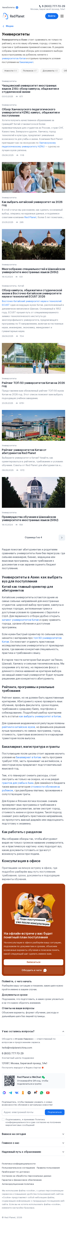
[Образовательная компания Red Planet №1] (13, 16)
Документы (50, 71)
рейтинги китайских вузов (18, 727)
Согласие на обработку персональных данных (26, 1176)
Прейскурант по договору (16, 1172)
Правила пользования (48, 1168)
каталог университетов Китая (20, 620)
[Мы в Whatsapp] (41, 1092)
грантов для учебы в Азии (17, 783)
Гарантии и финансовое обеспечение (22, 1180)
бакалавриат (26, 62)
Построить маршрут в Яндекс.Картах (21, 1068)
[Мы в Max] (4, 1092)
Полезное (29, 71)
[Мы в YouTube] (47, 1092)
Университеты (9, 81)
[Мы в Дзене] (29, 1092)
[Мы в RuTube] (35, 1092)
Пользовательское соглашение (18, 1168)
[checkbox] (3, 1119)
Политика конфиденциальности (19, 1164)
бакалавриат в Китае (28, 757)
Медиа (9, 26)
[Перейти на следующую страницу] (62, 538)
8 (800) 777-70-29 (53, 6)
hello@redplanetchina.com (17, 1048)
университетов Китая (14, 58)
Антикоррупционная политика (18, 1184)
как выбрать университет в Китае (40, 716)
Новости (10, 71)
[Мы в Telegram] (10, 1092)
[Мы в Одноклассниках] (23, 1092)
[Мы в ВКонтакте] (16, 1092)
